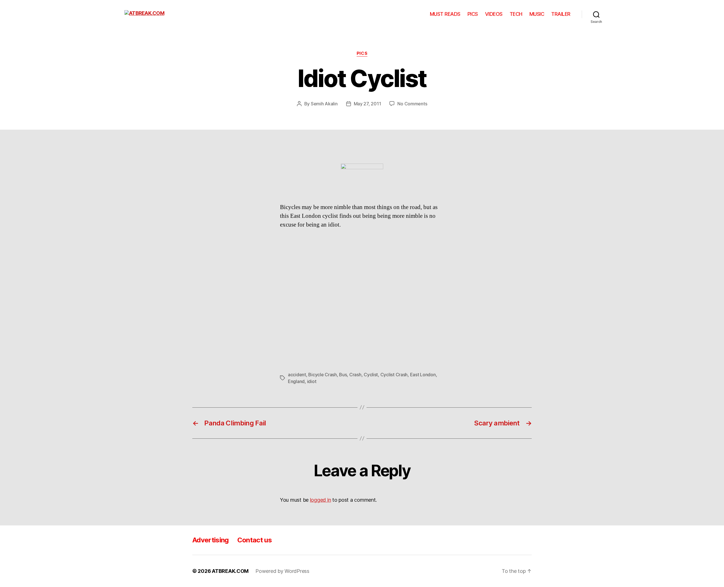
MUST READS (445, 14)
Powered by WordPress (282, 571)
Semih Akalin (324, 103)
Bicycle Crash (322, 374)
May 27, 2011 (367, 103)
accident (297, 374)
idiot (311, 381)
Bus (343, 374)
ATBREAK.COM (230, 571)
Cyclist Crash (394, 374)
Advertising (210, 540)
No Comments (412, 103)
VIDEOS (494, 14)
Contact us (254, 540)
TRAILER (560, 14)
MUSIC (536, 14)
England (296, 381)
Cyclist (371, 374)
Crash (355, 374)
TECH (516, 14)
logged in (320, 500)
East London (423, 374)
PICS (472, 14)
